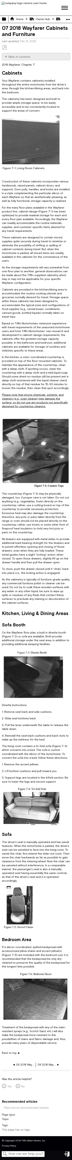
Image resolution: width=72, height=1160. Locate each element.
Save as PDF (4, 47)
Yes (9, 1086)
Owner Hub (43, 19)
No (23, 1086)
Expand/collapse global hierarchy (6, 19)
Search (5, 1154)
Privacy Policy (9, 1145)
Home (19, 19)
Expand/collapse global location (68, 18)
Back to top (9, 1053)
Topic (5, 1119)
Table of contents (19, 57)
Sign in (67, 1155)
